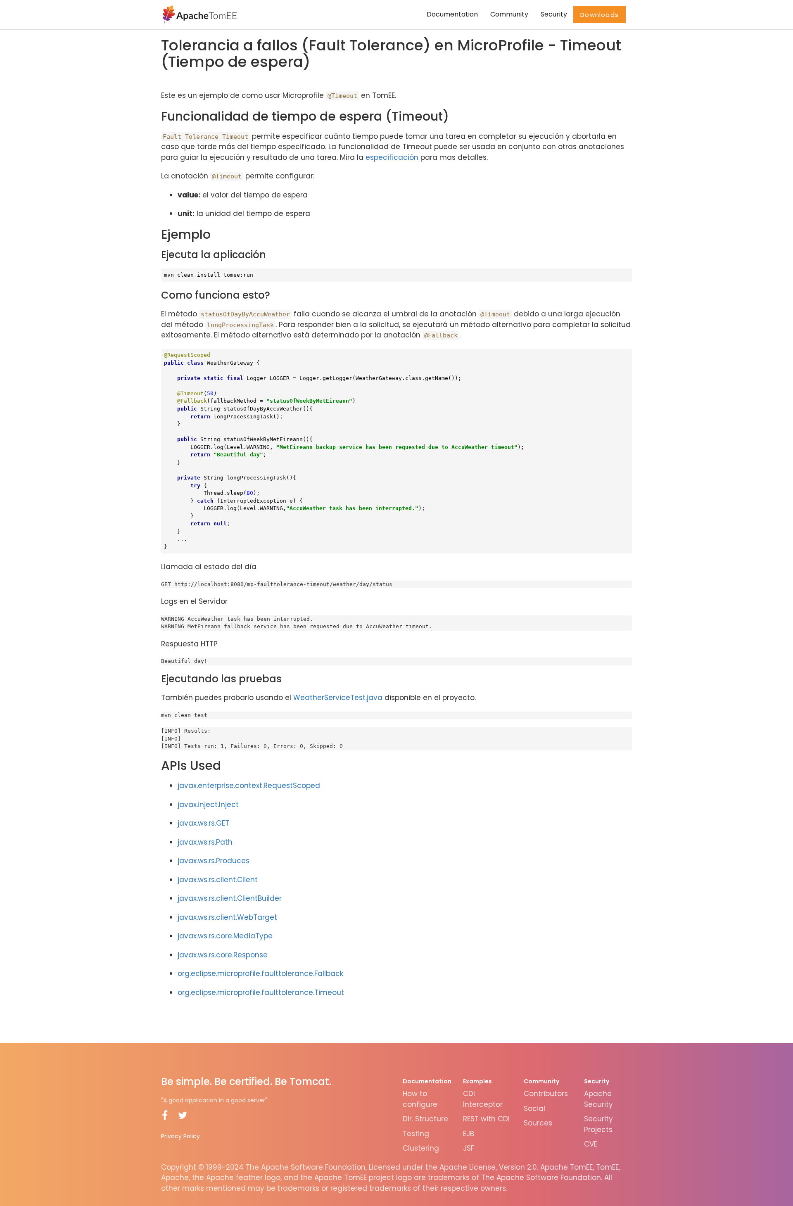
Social (534, 1108)
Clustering (421, 1148)
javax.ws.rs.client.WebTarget (227, 917)
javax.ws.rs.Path (205, 842)
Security (554, 14)
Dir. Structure (425, 1119)
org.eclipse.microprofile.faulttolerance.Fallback (260, 973)
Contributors (546, 1094)
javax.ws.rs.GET (203, 823)
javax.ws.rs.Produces (213, 861)
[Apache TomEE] (199, 14)
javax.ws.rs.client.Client (218, 880)
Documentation (452, 14)
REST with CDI (486, 1119)
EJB (468, 1134)
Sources (538, 1123)
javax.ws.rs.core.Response (223, 955)
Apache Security (598, 1099)
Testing (416, 1134)
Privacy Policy (180, 1136)
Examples (477, 1081)
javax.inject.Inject (208, 805)
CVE (590, 1144)
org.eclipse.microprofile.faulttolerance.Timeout (261, 992)
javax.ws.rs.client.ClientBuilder (230, 898)
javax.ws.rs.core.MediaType (225, 936)
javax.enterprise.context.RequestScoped (249, 786)
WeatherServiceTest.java (337, 698)
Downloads (599, 14)
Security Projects (598, 1124)
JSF (468, 1148)
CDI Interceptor (483, 1099)
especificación (392, 157)
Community (509, 14)
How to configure (420, 1099)
